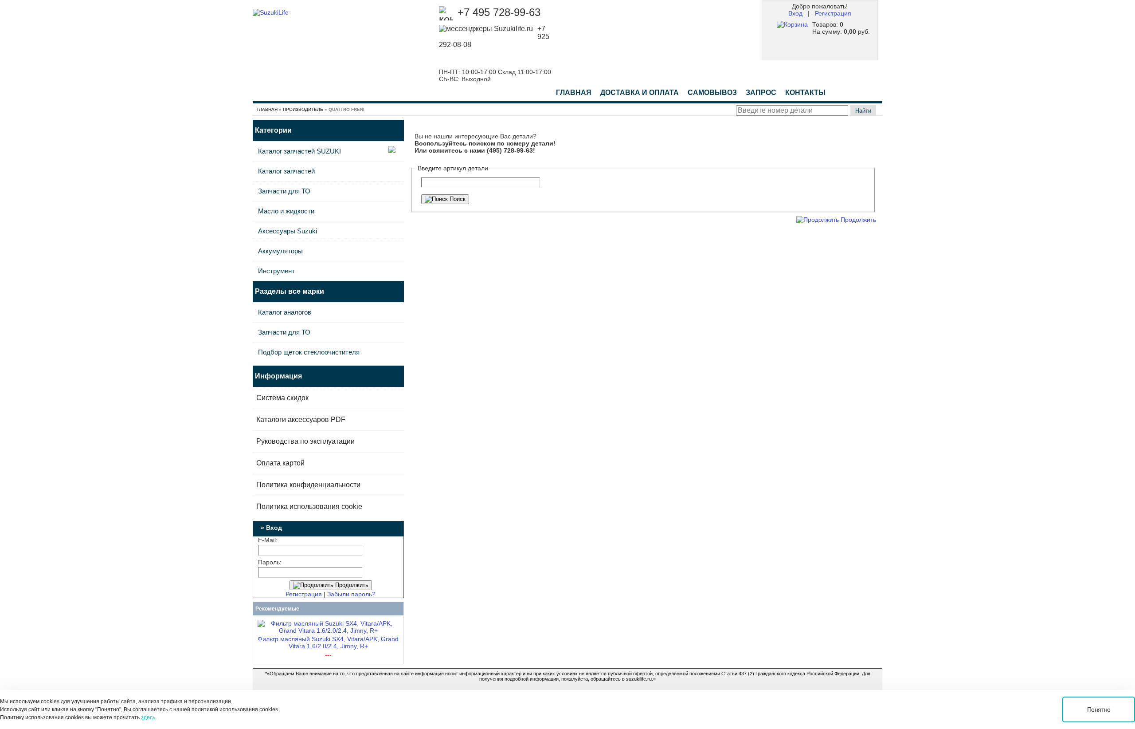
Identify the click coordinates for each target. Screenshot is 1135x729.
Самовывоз (712, 92)
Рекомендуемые (277, 609)
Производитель (303, 109)
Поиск (457, 199)
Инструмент (276, 271)
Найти (863, 110)
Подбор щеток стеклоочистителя (309, 352)
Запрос (761, 92)
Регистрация (833, 13)
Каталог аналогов (284, 312)
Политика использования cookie (309, 506)
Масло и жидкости (286, 211)
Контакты (805, 92)
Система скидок (282, 398)
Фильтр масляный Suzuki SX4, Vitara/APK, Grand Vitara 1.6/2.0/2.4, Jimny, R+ (328, 642)
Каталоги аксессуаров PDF (300, 419)
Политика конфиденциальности (308, 485)
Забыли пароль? (351, 594)
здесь (148, 717)
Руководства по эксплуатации (305, 441)
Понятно (1099, 709)
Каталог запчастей (286, 171)
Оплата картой (280, 463)
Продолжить (350, 585)
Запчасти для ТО (284, 191)
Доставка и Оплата (639, 92)
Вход (795, 13)
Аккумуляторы (280, 251)
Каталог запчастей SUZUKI (299, 151)
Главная (573, 92)
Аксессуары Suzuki (287, 231)
